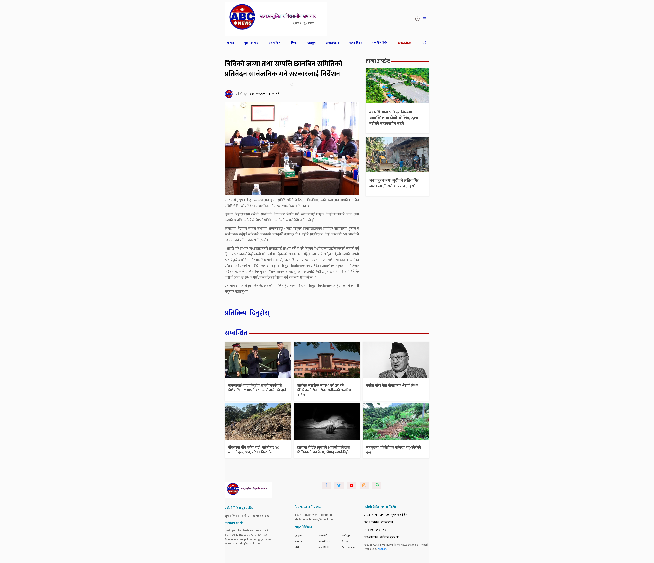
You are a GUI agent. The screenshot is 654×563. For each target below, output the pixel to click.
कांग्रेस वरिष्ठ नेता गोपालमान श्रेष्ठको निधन (392, 385)
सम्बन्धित (236, 333)
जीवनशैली (323, 547)
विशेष (297, 547)
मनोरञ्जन (346, 535)
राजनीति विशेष (380, 42)
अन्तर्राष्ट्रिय (332, 42)
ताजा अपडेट (378, 61)
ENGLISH (404, 42)
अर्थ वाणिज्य (274, 42)
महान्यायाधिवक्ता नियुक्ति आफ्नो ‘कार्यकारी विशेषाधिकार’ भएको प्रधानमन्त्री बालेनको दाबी (257, 388)
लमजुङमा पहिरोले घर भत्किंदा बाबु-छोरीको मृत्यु (393, 450)
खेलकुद (311, 42)
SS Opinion (348, 547)
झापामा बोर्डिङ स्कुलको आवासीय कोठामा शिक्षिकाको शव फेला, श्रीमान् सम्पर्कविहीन (323, 450)
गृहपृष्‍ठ (298, 535)
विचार (294, 42)
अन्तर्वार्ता (322, 535)
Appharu (382, 549)
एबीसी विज (324, 541)
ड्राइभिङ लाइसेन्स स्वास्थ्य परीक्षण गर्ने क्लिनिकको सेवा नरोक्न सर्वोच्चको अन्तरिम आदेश (324, 390)
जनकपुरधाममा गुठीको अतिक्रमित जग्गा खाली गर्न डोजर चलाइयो (394, 183)
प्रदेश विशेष (355, 42)
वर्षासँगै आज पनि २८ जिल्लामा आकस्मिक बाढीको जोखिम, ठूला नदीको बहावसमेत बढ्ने (393, 118)
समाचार (298, 541)
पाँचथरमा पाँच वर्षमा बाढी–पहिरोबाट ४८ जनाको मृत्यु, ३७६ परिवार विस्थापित (253, 450)
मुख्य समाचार (251, 42)
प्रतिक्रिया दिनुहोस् (247, 313)
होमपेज (230, 42)
